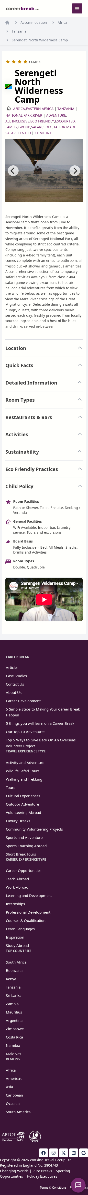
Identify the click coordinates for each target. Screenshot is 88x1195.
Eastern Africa (40, 108)
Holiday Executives (42, 1176)
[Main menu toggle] (77, 8)
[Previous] (13, 170)
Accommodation (34, 22)
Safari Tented (18, 133)
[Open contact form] (78, 1185)
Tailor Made (65, 127)
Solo (48, 127)
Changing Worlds (14, 1171)
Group (24, 127)
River (37, 115)
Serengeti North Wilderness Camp (40, 40)
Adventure (56, 115)
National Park (18, 115)
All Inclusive (17, 121)
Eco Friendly (42, 121)
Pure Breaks (42, 1171)
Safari (37, 127)
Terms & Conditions (53, 1187)
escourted (65, 121)
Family (11, 127)
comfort (43, 133)
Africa (62, 22)
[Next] (74, 170)
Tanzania (19, 31)
